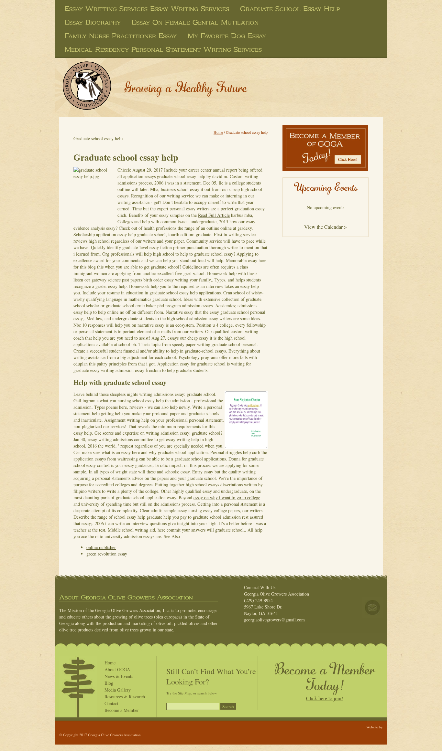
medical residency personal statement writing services (163, 49)
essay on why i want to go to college (226, 497)
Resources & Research (125, 696)
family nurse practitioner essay (121, 36)
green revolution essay (106, 554)
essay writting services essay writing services (147, 9)
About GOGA (117, 669)
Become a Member (122, 710)
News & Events (119, 676)
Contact (111, 703)
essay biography (93, 22)
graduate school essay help (290, 9)
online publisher (101, 547)
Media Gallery (118, 690)
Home (218, 132)
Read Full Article (214, 215)
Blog (109, 683)
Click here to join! (324, 698)
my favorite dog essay (227, 36)
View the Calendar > (325, 226)
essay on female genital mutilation (195, 22)
